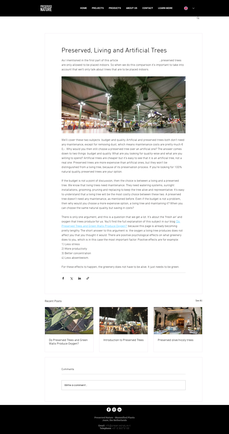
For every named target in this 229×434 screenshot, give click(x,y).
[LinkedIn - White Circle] (119, 409)
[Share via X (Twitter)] (71, 278)
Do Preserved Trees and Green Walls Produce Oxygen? (68, 342)
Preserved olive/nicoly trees (175, 340)
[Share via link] (87, 278)
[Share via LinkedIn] (79, 278)
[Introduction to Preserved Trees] (123, 320)
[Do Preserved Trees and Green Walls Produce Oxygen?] (69, 320)
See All (198, 300)
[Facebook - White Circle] (109, 409)
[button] (198, 17)
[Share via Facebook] (63, 278)
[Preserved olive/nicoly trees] (178, 320)
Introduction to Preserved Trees (123, 340)
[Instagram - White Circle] (114, 409)
